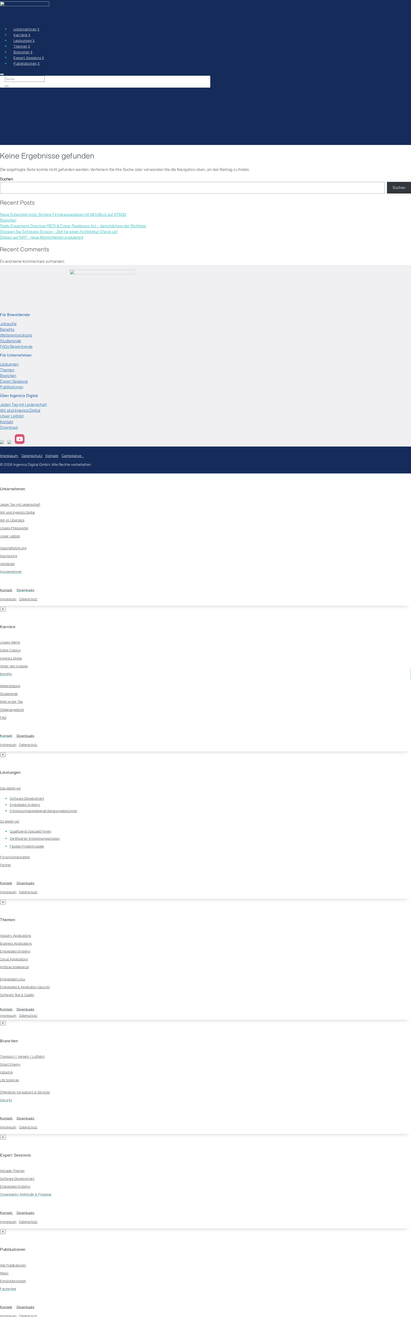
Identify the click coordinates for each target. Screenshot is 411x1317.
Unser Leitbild (10, 536)
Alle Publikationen (13, 1265)
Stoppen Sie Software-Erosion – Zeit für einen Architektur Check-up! (58, 231)
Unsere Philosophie (14, 528)
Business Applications (16, 943)
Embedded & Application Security (25, 987)
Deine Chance (10, 650)
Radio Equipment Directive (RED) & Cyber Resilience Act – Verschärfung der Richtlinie (73, 226)
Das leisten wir (10, 788)
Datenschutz (32, 455)
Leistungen (9, 364)
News (4, 1273)
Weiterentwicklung (16, 335)
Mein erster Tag (11, 701)
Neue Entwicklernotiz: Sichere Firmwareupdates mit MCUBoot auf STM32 (63, 214)
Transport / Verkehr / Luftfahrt (22, 1056)
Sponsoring (8, 556)
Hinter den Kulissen (14, 666)
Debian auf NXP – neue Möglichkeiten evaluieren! (41, 237)
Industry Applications (15, 935)
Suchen (6, 179)
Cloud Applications (14, 959)
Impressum (9, 455)
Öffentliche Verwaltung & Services (25, 1092)
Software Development (17, 1178)
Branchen (8, 220)
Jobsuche (8, 324)
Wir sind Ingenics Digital (20, 410)
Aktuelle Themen (12, 1170)
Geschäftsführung (13, 548)
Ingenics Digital (11, 658)
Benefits (7, 329)
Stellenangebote (12, 709)
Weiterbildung (10, 686)
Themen (7, 370)
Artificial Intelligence (14, 967)
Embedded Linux (12, 979)
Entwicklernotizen (13, 1281)
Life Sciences (9, 1080)
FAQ (3, 717)
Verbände (7, 564)
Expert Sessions (14, 381)
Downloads (25, 736)
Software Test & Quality (17, 995)
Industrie (6, 1072)
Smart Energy (10, 1064)
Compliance (73, 455)
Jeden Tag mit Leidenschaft (20, 504)
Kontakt (6, 422)
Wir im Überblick (12, 520)
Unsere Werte (10, 642)
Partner (5, 865)
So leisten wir (10, 821)
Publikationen (25, 63)
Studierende (10, 341)
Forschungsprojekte (15, 857)
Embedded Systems (15, 951)
